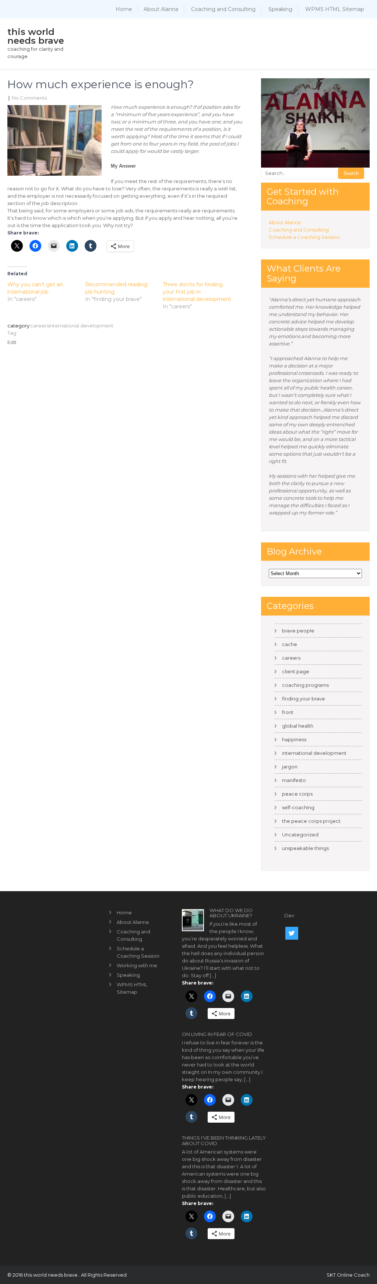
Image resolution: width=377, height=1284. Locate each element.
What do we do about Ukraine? (231, 912)
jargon (289, 767)
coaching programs (305, 685)
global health (297, 726)
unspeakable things (305, 848)
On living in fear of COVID (217, 1034)
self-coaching (298, 807)
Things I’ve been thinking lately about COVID (224, 1140)
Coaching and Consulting (223, 9)
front (287, 712)
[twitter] (291, 933)
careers (40, 326)
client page (295, 671)
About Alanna (161, 9)
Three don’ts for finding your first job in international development (197, 291)
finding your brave (303, 699)
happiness (294, 739)
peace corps (297, 794)
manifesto (294, 780)
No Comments (29, 98)
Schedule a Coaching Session (304, 237)
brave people (298, 631)
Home (124, 9)
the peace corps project (311, 821)
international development (81, 326)
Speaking (280, 9)
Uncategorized (300, 835)
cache (289, 644)
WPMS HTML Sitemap (334, 9)
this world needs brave (35, 36)
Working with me (137, 965)
